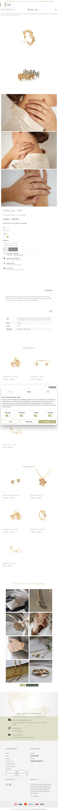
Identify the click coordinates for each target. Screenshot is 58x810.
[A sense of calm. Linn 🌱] (40, 647)
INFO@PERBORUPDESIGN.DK (23, 1)
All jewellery (9, 15)
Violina (17, 15)
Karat (4, 227)
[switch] (22, 415)
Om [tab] (48, 391)
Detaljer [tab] (29, 391)
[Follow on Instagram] (2, 7)
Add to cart (13, 249)
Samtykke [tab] (10, 391)
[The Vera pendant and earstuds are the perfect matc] (40, 600)
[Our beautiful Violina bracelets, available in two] (17, 647)
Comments (6, 240)
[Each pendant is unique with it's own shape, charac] (17, 624)
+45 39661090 (34, 1)
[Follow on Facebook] (2, 4)
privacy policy (33, 809)
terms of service (41, 809)
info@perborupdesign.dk (18, 255)
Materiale (5, 234)
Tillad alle (47, 421)
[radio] (4, 230)
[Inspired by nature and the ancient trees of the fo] (40, 624)
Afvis (10, 421)
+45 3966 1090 (34, 756)
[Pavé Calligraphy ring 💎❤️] (17, 600)
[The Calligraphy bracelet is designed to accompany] (17, 671)
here (26, 223)
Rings (14, 15)
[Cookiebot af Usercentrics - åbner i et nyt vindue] (49, 387)
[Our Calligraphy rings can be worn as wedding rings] (40, 671)
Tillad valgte (29, 421)
